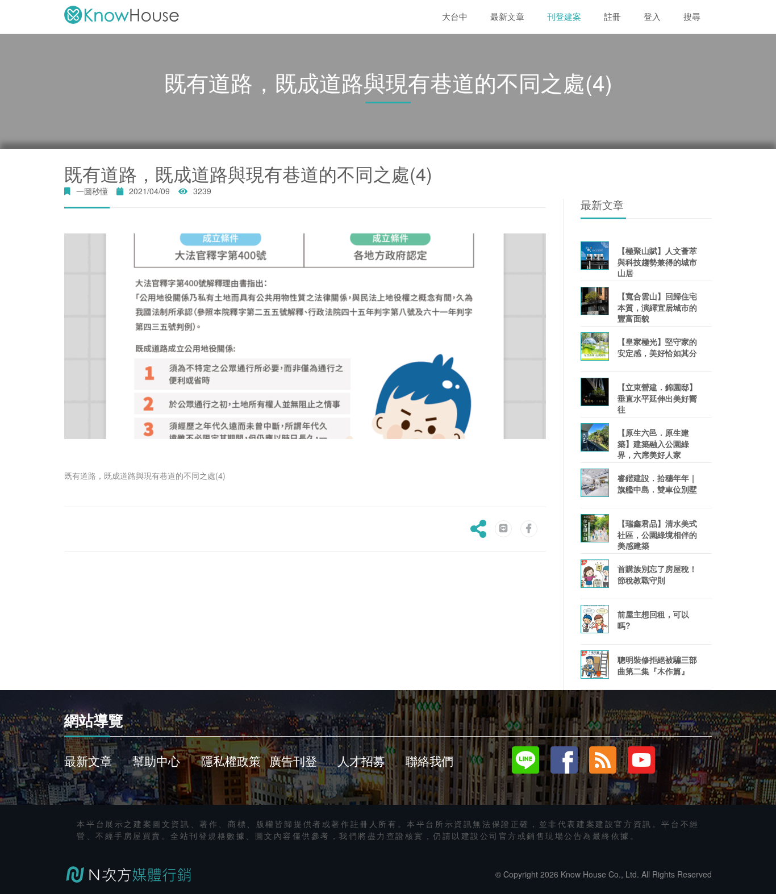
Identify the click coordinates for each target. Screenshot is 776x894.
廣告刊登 (293, 760)
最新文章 (88, 760)
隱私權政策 (231, 760)
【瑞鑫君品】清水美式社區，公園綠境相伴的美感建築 (657, 534)
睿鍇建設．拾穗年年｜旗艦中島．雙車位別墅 (657, 483)
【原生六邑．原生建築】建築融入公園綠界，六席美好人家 (653, 443)
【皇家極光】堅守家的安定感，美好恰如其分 (657, 347)
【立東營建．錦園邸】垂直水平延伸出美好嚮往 (657, 398)
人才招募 (361, 760)
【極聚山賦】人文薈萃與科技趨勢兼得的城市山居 (657, 261)
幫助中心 (156, 760)
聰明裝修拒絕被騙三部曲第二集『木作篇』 (657, 665)
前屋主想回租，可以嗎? (653, 619)
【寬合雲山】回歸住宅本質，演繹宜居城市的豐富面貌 (657, 307)
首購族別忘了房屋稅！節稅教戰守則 (657, 574)
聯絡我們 (429, 760)
